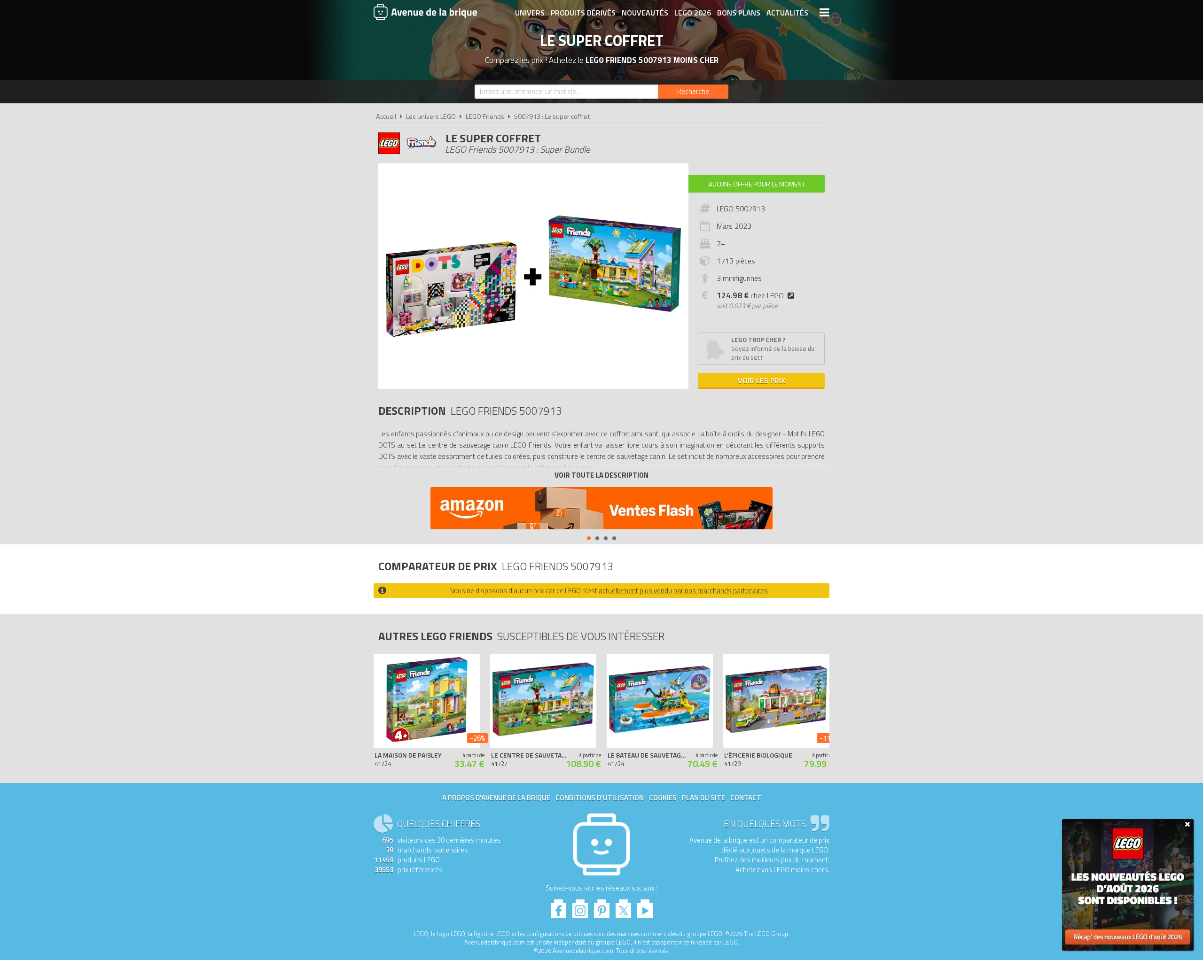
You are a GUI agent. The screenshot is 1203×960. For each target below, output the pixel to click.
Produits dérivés (583, 12)
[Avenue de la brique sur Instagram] (580, 906)
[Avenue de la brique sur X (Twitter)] (623, 906)
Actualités (787, 12)
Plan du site (703, 797)
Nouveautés (645, 12)
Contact (745, 797)
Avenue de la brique (425, 11)
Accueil (386, 116)
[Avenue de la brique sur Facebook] (558, 906)
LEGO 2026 (692, 12)
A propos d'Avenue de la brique (496, 797)
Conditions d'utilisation (599, 797)
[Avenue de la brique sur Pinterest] (602, 906)
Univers (530, 12)
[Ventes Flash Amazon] (601, 509)
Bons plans (738, 12)
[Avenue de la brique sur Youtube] (645, 906)
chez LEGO (750, 295)
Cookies (663, 797)
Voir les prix (761, 380)
